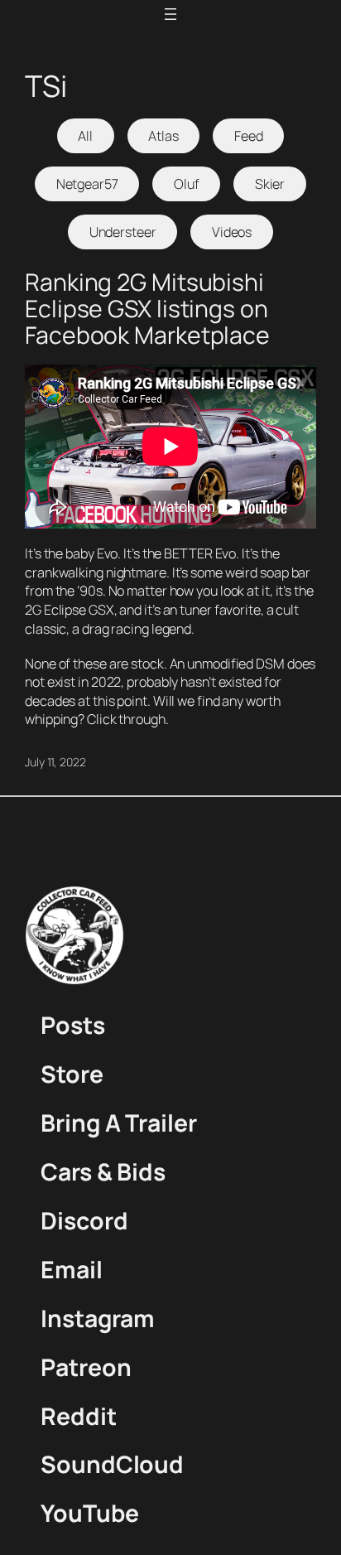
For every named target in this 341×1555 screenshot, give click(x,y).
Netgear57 (87, 184)
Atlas (163, 136)
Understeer (122, 232)
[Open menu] (170, 14)
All (85, 136)
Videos (232, 232)
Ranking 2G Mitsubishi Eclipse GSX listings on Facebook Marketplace (147, 309)
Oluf (186, 184)
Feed (248, 136)
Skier (270, 184)
